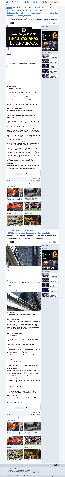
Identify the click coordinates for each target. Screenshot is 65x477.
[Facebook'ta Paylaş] (11, 23)
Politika (28, 4)
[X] (56, 465)
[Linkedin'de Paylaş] (35, 180)
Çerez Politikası (36, 472)
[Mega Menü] (6, 5)
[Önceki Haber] (56, 7)
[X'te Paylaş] (13, 23)
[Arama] (58, 5)
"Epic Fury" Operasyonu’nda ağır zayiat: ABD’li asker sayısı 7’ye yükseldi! (26, 7)
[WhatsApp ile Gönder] (39, 180)
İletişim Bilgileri (54, 470)
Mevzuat (38, 4)
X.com (29, 173)
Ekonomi (16, 4)
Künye (34, 470)
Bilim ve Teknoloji (44, 4)
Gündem (12, 4)
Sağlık (50, 4)
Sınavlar (33, 4)
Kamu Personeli (12, 48)
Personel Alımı (22, 4)
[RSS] (58, 465)
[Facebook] (54, 465)
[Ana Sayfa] (8, 5)
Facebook (20, 173)
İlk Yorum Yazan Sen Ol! (25, 183)
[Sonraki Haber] (58, 7)
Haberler (8, 10)
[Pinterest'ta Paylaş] (37, 180)
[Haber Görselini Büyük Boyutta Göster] (23, 37)
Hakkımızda (35, 469)
